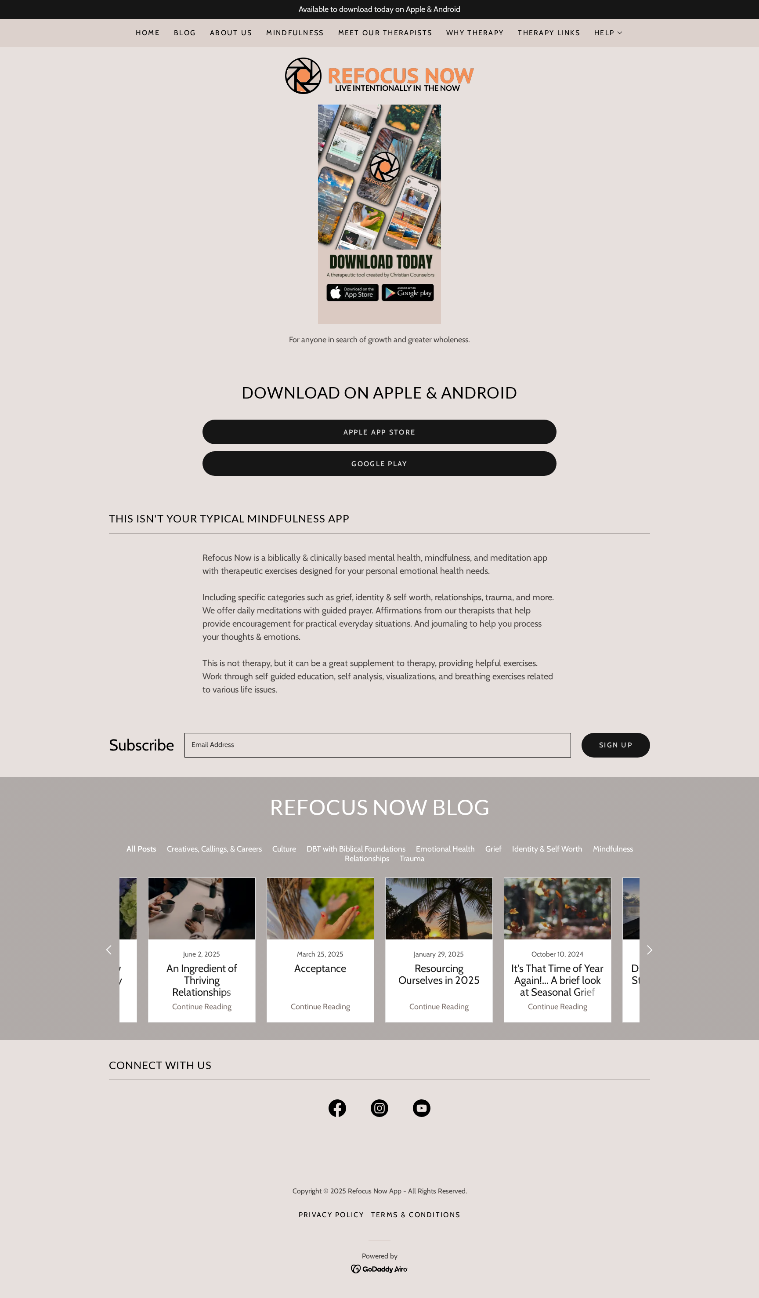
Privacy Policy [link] (331, 1215)
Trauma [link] (412, 858)
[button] (608, 33)
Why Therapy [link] (475, 33)
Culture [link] (284, 849)
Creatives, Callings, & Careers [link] (214, 849)
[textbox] (377, 745)
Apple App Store (379, 432)
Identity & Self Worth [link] (547, 849)
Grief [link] (493, 849)
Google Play (379, 464)
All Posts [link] (141, 849)
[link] (379, 75)
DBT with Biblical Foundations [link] (356, 849)
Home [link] (148, 33)
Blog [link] (185, 33)
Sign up (615, 745)
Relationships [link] (367, 858)
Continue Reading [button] (201, 1007)
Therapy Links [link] (549, 33)
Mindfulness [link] (295, 33)
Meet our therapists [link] (385, 33)
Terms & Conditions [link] (415, 1215)
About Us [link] (231, 33)
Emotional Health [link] (445, 849)
